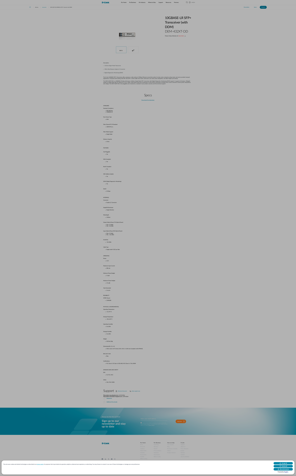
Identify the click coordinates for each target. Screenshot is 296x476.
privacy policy (40, 464)
